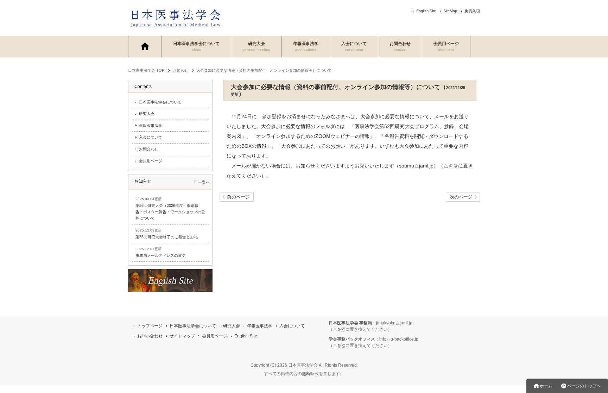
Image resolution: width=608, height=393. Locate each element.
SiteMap (450, 11)
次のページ (461, 197)
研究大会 (256, 46)
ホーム (546, 386)
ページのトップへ (584, 386)
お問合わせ (400, 46)
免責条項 (472, 11)
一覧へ (204, 182)
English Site (426, 11)
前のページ (238, 197)
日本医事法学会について (196, 46)
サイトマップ (182, 336)
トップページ (150, 325)
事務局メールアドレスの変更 (160, 255)
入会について (354, 46)
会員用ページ (446, 46)
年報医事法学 (305, 46)
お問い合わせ (150, 336)
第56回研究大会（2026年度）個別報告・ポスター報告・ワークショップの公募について (170, 211)
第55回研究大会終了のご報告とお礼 (166, 237)
